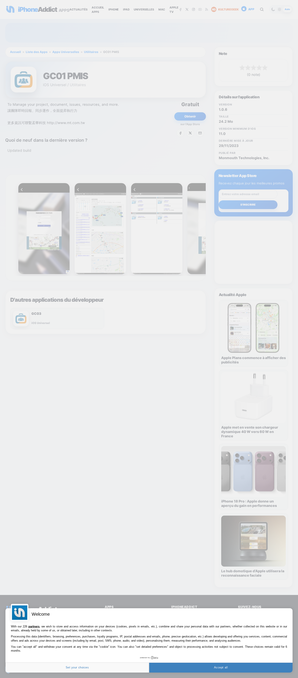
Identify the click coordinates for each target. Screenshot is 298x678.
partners (33, 626)
